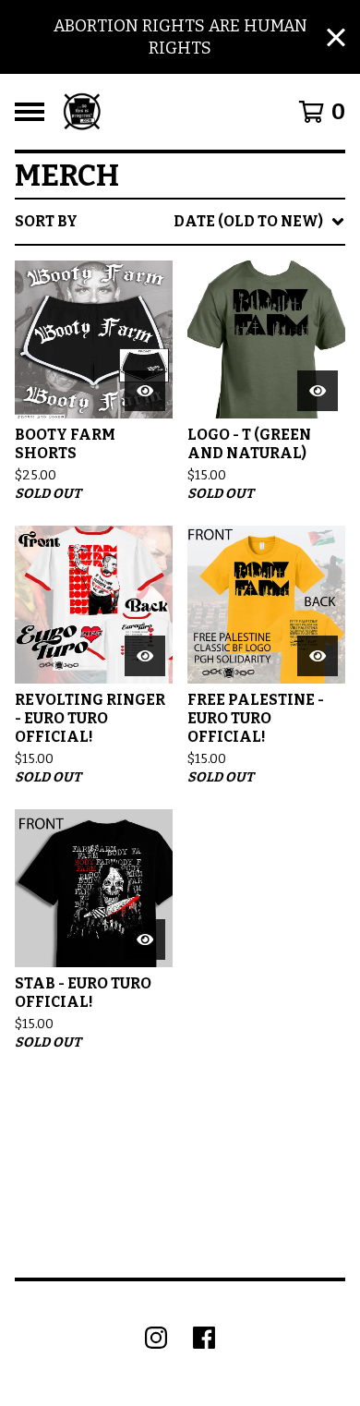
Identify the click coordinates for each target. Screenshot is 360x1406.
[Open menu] (29, 112)
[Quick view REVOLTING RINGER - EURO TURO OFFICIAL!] (145, 656)
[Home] (82, 112)
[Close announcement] (336, 37)
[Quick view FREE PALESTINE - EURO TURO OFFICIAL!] (317, 656)
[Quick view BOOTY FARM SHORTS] (145, 390)
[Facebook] (204, 1337)
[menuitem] (180, 222)
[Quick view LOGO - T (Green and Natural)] (317, 390)
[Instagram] (156, 1337)
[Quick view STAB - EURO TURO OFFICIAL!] (145, 939)
